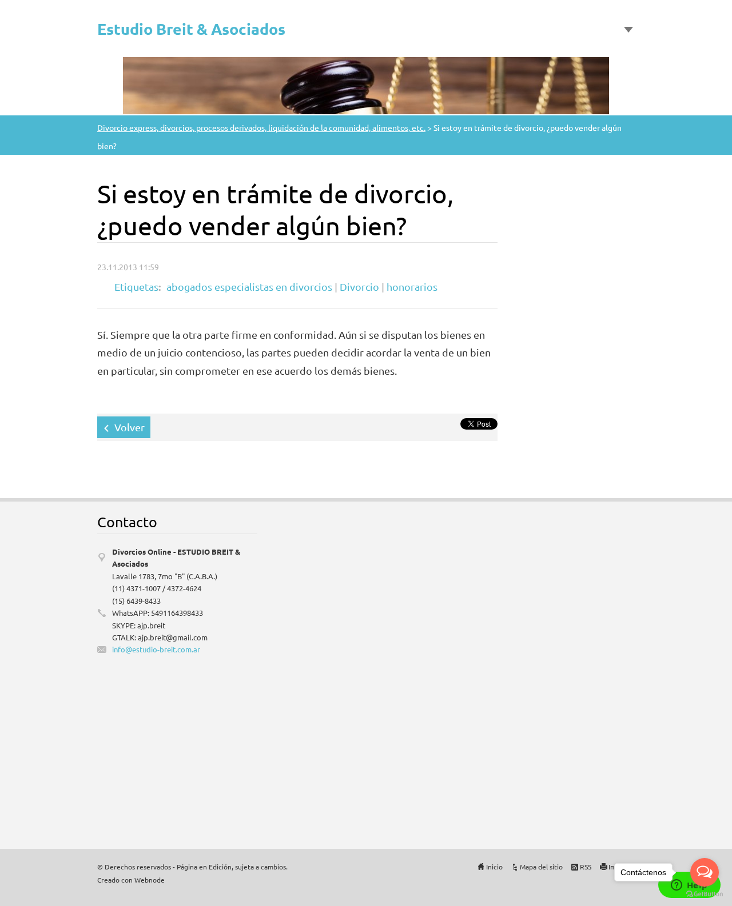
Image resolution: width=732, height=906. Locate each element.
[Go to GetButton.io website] (704, 894)
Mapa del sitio (541, 866)
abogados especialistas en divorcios (249, 286)
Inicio (494, 866)
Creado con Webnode (131, 879)
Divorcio (359, 286)
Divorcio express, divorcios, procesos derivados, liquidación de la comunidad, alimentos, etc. (261, 127)
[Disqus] (555, 668)
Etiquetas (136, 286)
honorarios (412, 286)
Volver (129, 427)
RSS (585, 866)
